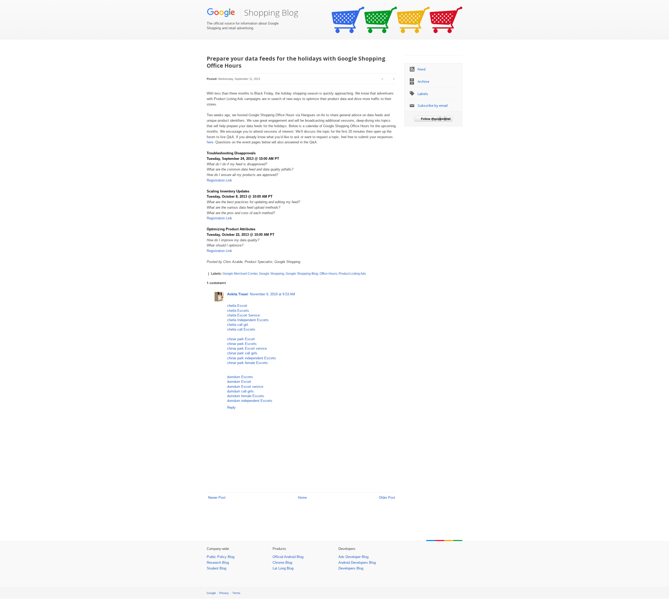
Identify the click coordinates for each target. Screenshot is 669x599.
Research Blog (218, 563)
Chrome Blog (282, 563)
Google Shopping (271, 273)
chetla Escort (237, 306)
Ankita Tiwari (237, 294)
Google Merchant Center (240, 273)
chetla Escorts (238, 311)
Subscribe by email (433, 105)
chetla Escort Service (243, 315)
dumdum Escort (239, 382)
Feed (421, 69)
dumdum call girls (240, 391)
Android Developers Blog (357, 563)
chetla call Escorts (241, 329)
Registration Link (220, 180)
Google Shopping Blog (302, 273)
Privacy (224, 593)
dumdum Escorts (240, 377)
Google (211, 593)
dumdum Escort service (245, 387)
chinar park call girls (242, 353)
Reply (231, 407)
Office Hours (328, 273)
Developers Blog (350, 568)
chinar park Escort (241, 339)
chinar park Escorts (242, 344)
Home (302, 498)
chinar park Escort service (247, 348)
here (210, 142)
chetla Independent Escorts (248, 320)
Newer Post (217, 498)
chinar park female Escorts (247, 363)
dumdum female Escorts (245, 396)
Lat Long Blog (283, 568)
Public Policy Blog (220, 557)
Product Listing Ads (352, 273)
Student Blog (216, 568)
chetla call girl (237, 325)
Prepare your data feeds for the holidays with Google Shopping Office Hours (296, 62)
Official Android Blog (288, 557)
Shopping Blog (271, 12)
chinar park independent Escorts (251, 358)
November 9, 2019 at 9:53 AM (272, 294)
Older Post (387, 498)
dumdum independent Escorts (249, 401)
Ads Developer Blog (353, 557)
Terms (236, 593)
